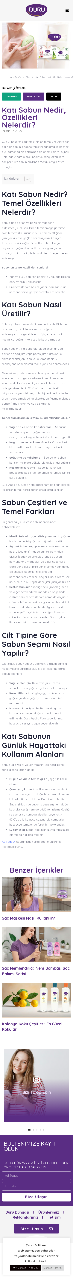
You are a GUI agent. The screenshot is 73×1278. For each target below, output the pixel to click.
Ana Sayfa (15, 77)
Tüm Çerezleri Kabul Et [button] (25, 1267)
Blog (28, 77)
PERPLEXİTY (34, 96)
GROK (53, 96)
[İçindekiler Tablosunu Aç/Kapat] (26, 179)
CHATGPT (11, 96)
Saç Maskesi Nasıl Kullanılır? (28, 918)
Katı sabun (9, 841)
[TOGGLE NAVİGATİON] (58, 10)
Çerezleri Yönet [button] (53, 1267)
